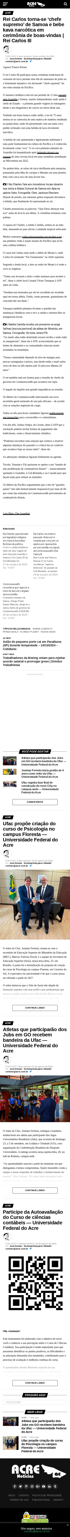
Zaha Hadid (49, 632)
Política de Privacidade (47, 1495)
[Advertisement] (35, 711)
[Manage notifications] (35, 1518)
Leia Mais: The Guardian (16, 513)
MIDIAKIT (58, 1500)
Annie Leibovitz (43, 629)
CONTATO (24, 1495)
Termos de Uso (19, 1500)
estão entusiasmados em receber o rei (42, 236)
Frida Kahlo (11, 632)
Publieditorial (41, 1500)
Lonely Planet (30, 632)
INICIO (11, 1495)
